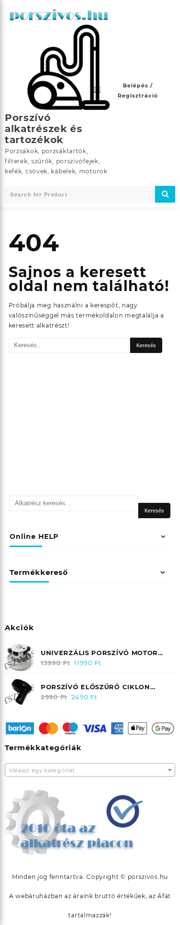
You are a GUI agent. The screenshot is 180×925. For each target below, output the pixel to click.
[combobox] (90, 770)
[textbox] (90, 771)
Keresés (154, 510)
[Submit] (165, 194)
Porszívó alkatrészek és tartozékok (44, 129)
